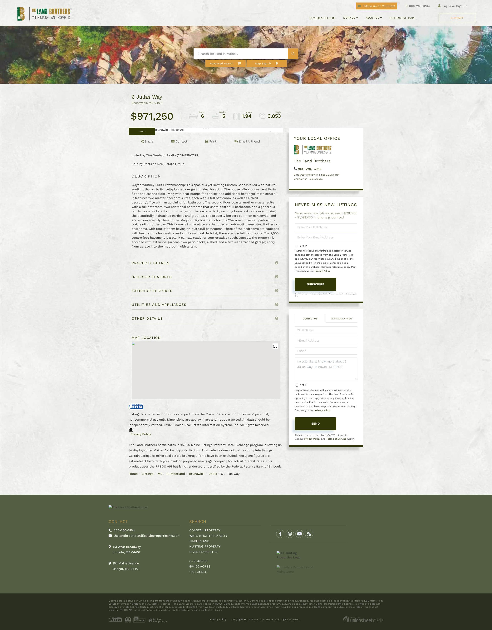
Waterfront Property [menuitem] (208, 536)
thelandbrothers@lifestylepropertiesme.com (146, 536)
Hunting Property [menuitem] (204, 546)
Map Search (263, 63)
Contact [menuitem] (457, 17)
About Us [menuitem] (372, 17)
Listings (147, 474)
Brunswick (196, 474)
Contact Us (300, 179)
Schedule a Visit (341, 318)
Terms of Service (336, 438)
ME (160, 474)
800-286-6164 (419, 6)
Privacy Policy (141, 434)
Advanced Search (221, 63)
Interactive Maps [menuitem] (403, 17)
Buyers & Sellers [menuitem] (322, 17)
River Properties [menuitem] (203, 552)
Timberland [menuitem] (199, 541)
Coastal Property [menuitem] (204, 530)
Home (133, 474)
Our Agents (315, 179)
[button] (293, 53)
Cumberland (175, 474)
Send (315, 423)
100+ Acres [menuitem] (198, 572)
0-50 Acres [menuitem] (198, 561)
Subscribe (315, 284)
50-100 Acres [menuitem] (199, 566)
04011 (213, 474)
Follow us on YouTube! (379, 6)
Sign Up (462, 6)
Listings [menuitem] (349, 17)
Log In (446, 6)
